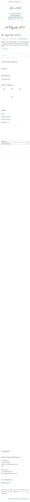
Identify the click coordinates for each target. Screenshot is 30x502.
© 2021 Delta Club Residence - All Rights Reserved (18, 498)
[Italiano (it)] (11, 19)
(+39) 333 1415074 (15, 15)
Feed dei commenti (6, 119)
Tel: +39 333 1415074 (6, 471)
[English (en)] (19, 19)
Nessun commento (23, 38)
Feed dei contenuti (6, 116)
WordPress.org (5, 122)
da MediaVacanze (4, 48)
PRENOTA (15, 147)
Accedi (3, 114)
